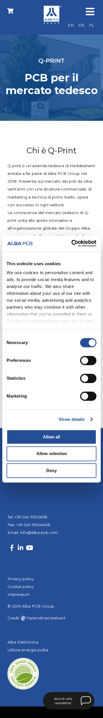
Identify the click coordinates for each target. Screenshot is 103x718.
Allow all (51, 436)
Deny (51, 470)
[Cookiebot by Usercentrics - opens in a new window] (72, 243)
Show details (72, 419)
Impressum (18, 594)
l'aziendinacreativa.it (46, 618)
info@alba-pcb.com (39, 532)
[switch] (88, 360)
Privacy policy (20, 578)
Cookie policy (20, 586)
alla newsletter (63, 700)
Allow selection (51, 453)
